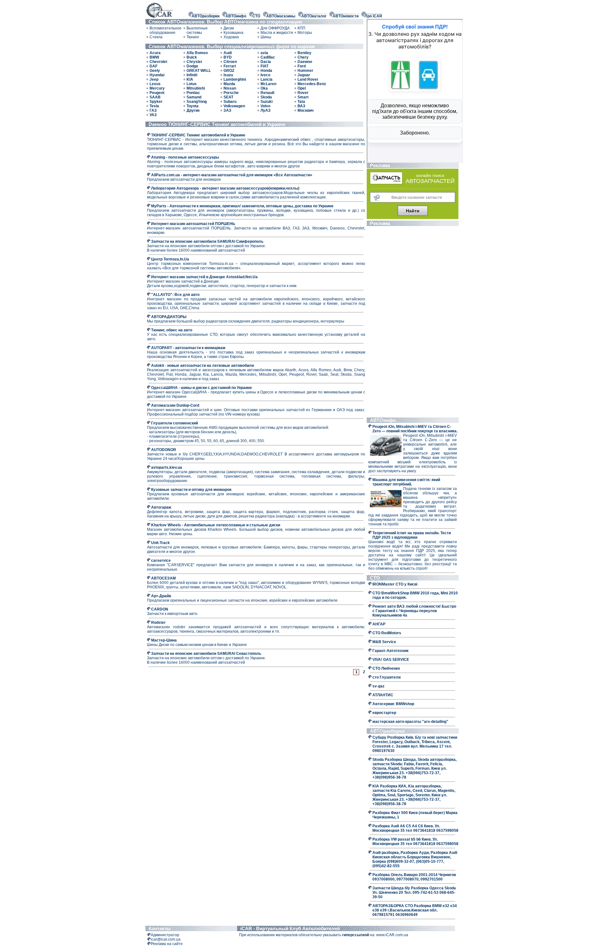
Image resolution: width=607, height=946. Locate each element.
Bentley (304, 53)
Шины (266, 37)
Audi (228, 53)
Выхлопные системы (197, 30)
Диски (229, 28)
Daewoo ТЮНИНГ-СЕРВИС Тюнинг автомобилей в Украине (217, 124)
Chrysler (194, 62)
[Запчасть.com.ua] (386, 183)
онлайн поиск (430, 175)
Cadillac (268, 57)
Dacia (266, 62)
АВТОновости (346, 16)
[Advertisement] (412, 322)
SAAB (155, 97)
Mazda (229, 84)
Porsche (231, 93)
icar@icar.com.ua (166, 939)
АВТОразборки (205, 16)
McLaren (268, 84)
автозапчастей (430, 181)
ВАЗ (301, 106)
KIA (190, 79)
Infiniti (192, 75)
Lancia (267, 79)
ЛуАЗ (266, 110)
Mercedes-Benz (311, 84)
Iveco (265, 75)
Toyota (193, 106)
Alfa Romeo (197, 53)
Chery (303, 57)
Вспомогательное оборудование (165, 30)
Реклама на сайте (167, 944)
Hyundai (157, 75)
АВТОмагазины (280, 16)
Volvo (265, 106)
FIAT (264, 66)
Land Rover (307, 79)
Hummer (305, 70)
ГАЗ (153, 110)
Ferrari (230, 66)
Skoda (266, 97)
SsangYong (197, 101)
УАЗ (153, 115)
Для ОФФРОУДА (275, 28)
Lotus (192, 84)
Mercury (157, 88)
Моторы (304, 32)
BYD (228, 57)
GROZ (229, 70)
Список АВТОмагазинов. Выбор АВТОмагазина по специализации (226, 21)
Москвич (305, 110)
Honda (266, 70)
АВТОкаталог (314, 16)
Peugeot (157, 93)
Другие (193, 110)
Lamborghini (235, 79)
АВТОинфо (235, 16)
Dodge (192, 66)
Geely (155, 70)
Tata (301, 101)
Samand (194, 97)
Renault (267, 93)
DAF (153, 66)
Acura (155, 53)
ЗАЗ (227, 110)
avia (264, 53)
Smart (303, 97)
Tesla (154, 106)
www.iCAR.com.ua (392, 935)
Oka (264, 88)
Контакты (160, 928)
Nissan (230, 88)
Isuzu (228, 75)
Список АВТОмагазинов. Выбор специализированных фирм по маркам (232, 46)
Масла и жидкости (277, 32)
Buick (192, 57)
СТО (256, 16)
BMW (154, 57)
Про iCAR (373, 16)
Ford (301, 66)
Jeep (154, 79)
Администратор (165, 935)
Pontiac (193, 93)
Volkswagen (234, 106)
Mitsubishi (196, 88)
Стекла (156, 37)
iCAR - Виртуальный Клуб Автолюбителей (290, 928)
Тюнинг (193, 37)
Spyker (156, 101)
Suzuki (267, 101)
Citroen (230, 62)
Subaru (230, 101)
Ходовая (231, 37)
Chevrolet (158, 62)
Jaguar (303, 75)
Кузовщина (233, 32)
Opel (301, 88)
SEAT (228, 97)
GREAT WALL (199, 70)
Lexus (155, 84)
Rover (303, 93)
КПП (301, 28)
